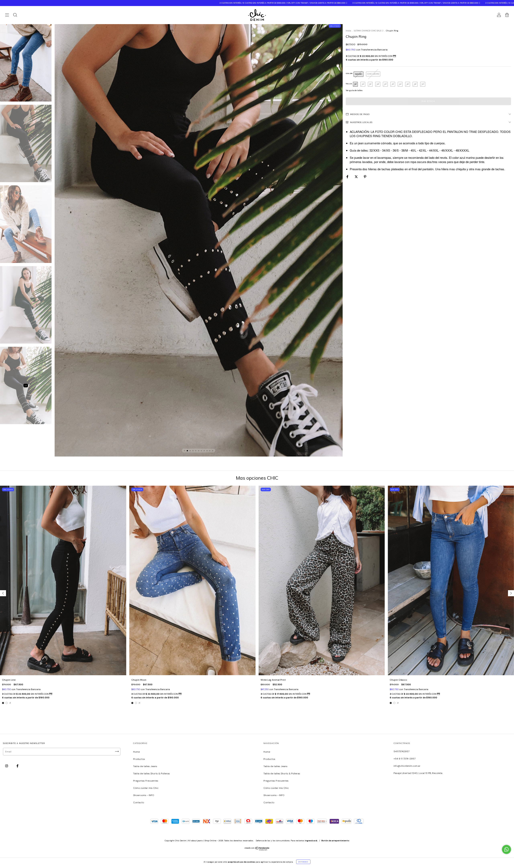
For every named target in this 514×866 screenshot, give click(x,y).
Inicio (348, 30)
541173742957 (401, 751)
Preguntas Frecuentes (145, 780)
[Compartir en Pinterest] (365, 176)
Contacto (138, 802)
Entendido (303, 862)
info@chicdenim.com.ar (407, 765)
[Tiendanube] (257, 849)
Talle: (349, 84)
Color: (350, 73)
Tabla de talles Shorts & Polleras (151, 773)
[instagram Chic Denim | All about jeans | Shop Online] (7, 765)
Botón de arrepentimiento (335, 840)
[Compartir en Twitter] (356, 176)
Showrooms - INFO (143, 795)
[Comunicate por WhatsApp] (506, 849)
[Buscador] (15, 15)
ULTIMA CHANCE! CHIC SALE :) (368, 30)
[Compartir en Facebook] (348, 176)
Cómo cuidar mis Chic (145, 788)
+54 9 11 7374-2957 (404, 758)
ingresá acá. (311, 840)
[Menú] (7, 15)
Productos (139, 759)
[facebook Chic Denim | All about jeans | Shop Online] (17, 765)
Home (136, 751)
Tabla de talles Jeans (145, 766)
